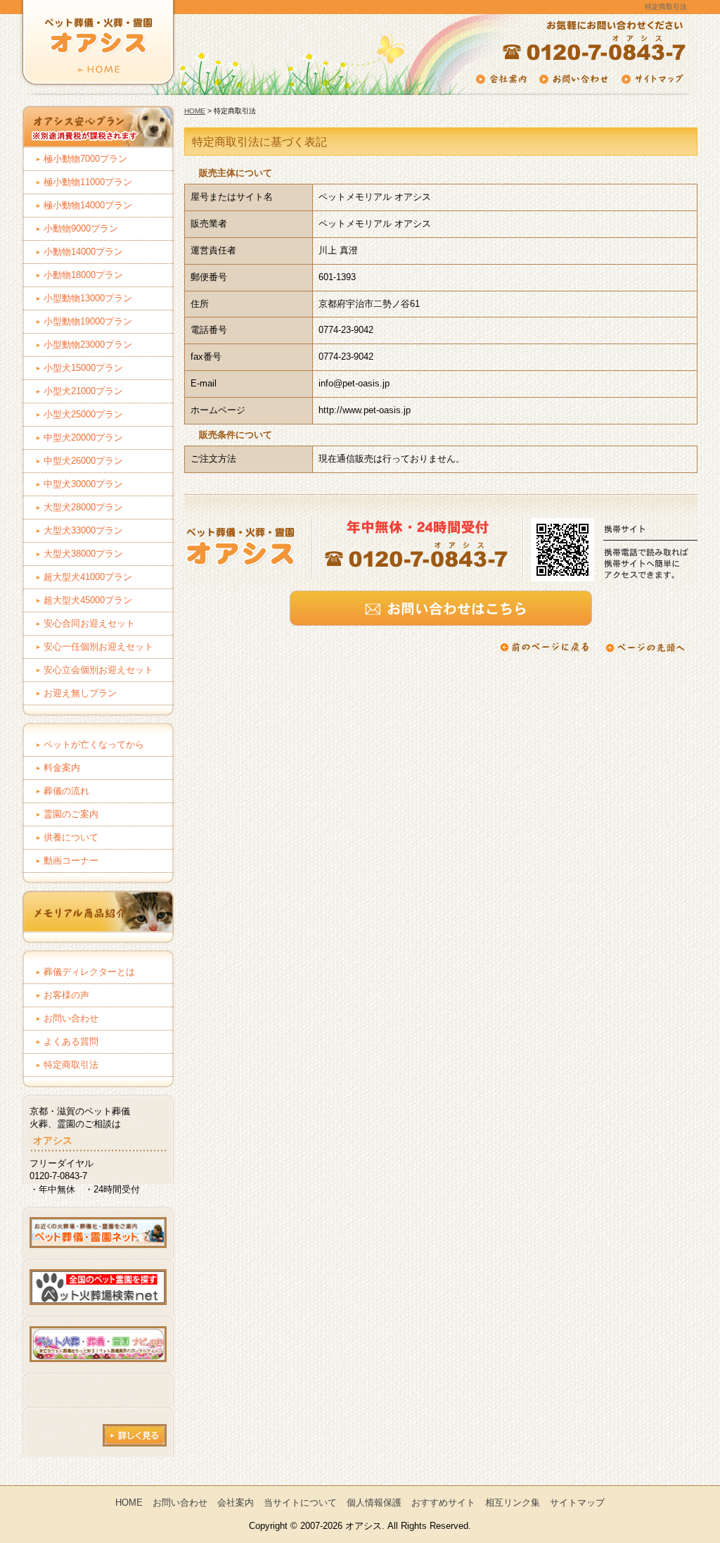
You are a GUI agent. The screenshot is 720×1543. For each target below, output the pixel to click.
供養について (71, 837)
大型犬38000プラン (83, 553)
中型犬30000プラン (83, 484)
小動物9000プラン (81, 228)
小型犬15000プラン (83, 368)
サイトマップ (577, 1502)
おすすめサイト (443, 1502)
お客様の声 (66, 995)
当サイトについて (300, 1502)
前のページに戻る (544, 647)
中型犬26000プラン (83, 460)
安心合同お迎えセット (89, 623)
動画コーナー (71, 860)
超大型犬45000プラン (88, 600)
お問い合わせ (71, 1018)
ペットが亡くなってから (94, 744)
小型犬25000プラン (83, 414)
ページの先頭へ (649, 647)
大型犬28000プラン (83, 507)
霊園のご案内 (71, 814)
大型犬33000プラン (83, 530)
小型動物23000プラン (88, 344)
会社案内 (235, 1502)
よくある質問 (71, 1041)
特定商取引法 (71, 1064)
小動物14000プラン (83, 251)
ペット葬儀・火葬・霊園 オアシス (94, 53)
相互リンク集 (512, 1502)
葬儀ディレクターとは (89, 971)
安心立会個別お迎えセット (98, 670)
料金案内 (62, 767)
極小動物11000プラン (88, 182)
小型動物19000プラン (88, 321)
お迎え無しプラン (80, 693)
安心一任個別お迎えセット (98, 646)
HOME (194, 111)
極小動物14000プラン (88, 205)
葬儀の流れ (66, 791)
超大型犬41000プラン (88, 577)
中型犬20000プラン (83, 437)
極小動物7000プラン (85, 158)
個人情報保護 (374, 1502)
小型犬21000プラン (83, 391)
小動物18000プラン (83, 275)
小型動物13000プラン (88, 298)
